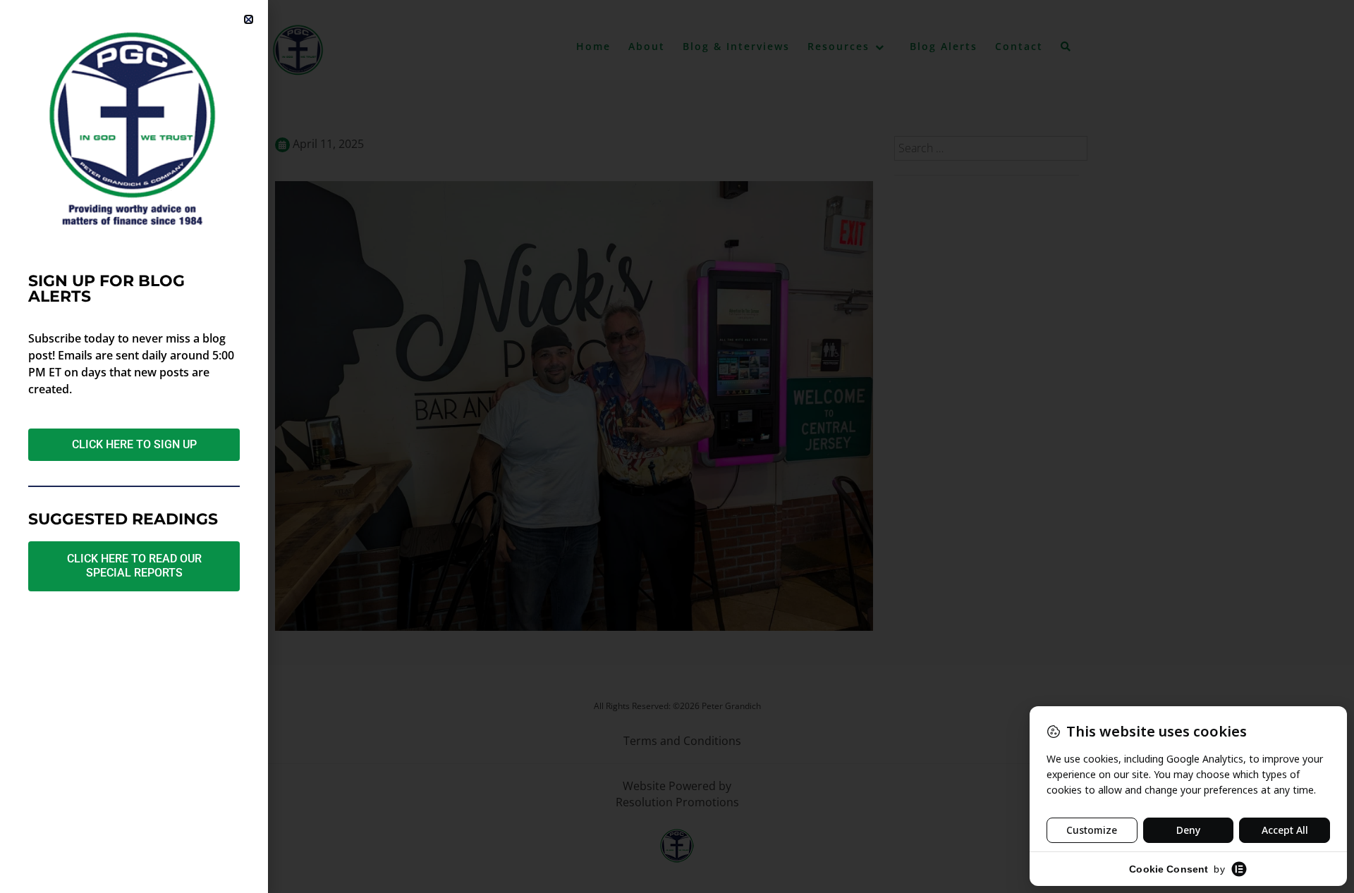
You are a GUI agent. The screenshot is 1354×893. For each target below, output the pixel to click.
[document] (677, 446)
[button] (248, 19)
